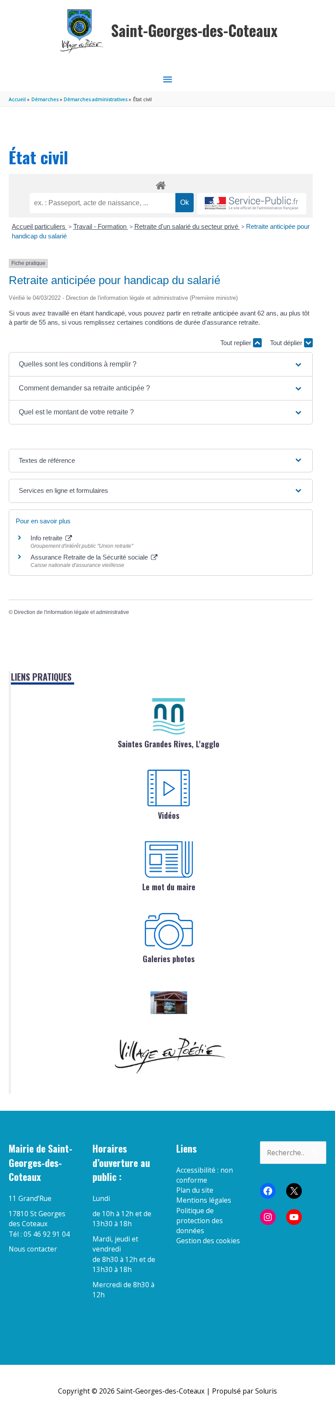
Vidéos (168, 815)
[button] (160, 364)
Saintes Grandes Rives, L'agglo (168, 744)
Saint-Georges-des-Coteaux (194, 30)
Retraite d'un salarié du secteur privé (187, 226)
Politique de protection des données (199, 1221)
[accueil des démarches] (160, 184)
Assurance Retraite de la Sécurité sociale (90, 557)
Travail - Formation (100, 226)
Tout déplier (287, 342)
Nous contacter (33, 1249)
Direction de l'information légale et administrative (71, 612)
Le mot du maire (168, 886)
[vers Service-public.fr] (251, 203)
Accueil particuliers (39, 226)
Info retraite (47, 538)
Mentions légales (203, 1200)
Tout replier (236, 342)
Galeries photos (169, 958)
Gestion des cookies (208, 1240)
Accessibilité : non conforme (204, 1175)
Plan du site (194, 1190)
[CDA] (168, 716)
